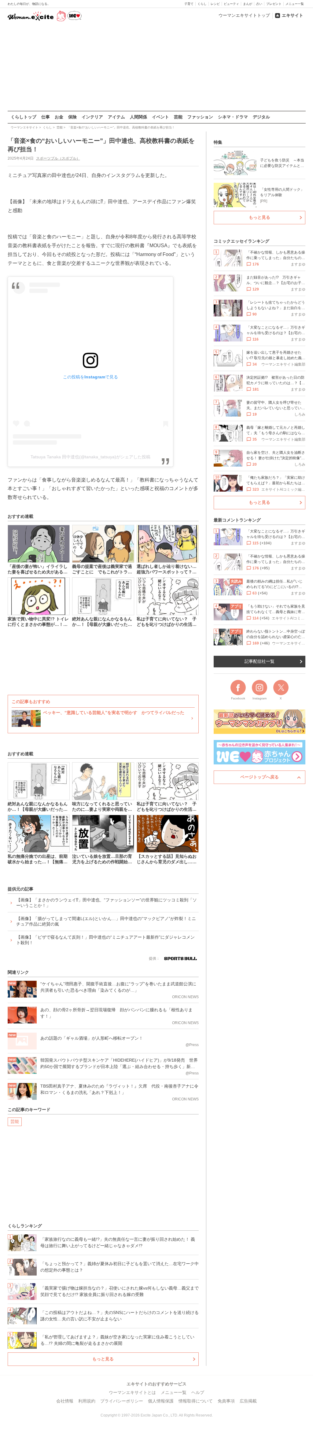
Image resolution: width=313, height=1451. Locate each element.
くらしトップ (23, 116)
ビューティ (231, 3)
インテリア (92, 116)
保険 (72, 116)
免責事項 (226, 1401)
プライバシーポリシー (121, 1401)
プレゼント (274, 3)
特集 (218, 142)
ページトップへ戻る (259, 776)
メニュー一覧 (294, 3)
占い (259, 3)
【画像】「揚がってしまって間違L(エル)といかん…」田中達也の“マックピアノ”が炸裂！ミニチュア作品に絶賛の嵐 (106, 921)
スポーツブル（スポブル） (58, 158)
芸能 (178, 116)
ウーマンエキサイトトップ (244, 15)
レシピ (215, 3)
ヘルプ (197, 1392)
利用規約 (86, 1401)
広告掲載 (248, 1401)
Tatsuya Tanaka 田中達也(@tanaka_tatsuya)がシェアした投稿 (90, 456)
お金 (59, 116)
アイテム (116, 116)
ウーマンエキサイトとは (132, 1392)
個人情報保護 (161, 1401)
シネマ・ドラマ (233, 116)
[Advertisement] (156, 67)
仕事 (45, 116)
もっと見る (103, 1358)
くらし (202, 3)
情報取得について (196, 1401)
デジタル (261, 116)
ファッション (200, 116)
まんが (247, 3)
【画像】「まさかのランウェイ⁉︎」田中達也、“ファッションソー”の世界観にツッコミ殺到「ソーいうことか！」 (106, 902)
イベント (160, 116)
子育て (188, 3)
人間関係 (138, 116)
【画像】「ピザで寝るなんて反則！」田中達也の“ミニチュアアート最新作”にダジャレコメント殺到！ (105, 940)
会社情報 (64, 1401)
